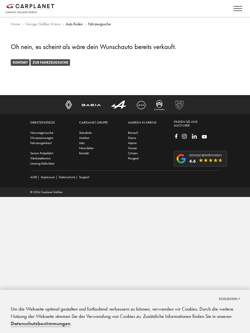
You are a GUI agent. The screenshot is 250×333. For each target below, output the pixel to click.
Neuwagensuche (41, 132)
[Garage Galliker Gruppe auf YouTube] (204, 136)
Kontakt (20, 62)
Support (84, 177)
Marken (84, 138)
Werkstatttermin (40, 158)
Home (15, 24)
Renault (133, 132)
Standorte (85, 132)
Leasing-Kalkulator (42, 163)
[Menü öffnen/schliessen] (238, 9)
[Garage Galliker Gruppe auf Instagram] (184, 136)
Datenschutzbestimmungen (40, 323)
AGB (33, 177)
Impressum (48, 177)
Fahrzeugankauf (41, 143)
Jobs (82, 143)
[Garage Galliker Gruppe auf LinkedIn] (194, 136)
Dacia (132, 138)
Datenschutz (67, 177)
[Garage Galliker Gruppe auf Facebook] (176, 136)
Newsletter (86, 148)
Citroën (133, 153)
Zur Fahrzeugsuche (50, 62)
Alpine (132, 143)
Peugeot (133, 158)
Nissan (132, 148)
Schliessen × (229, 299)
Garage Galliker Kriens (43, 24)
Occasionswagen (41, 138)
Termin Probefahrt (41, 153)
